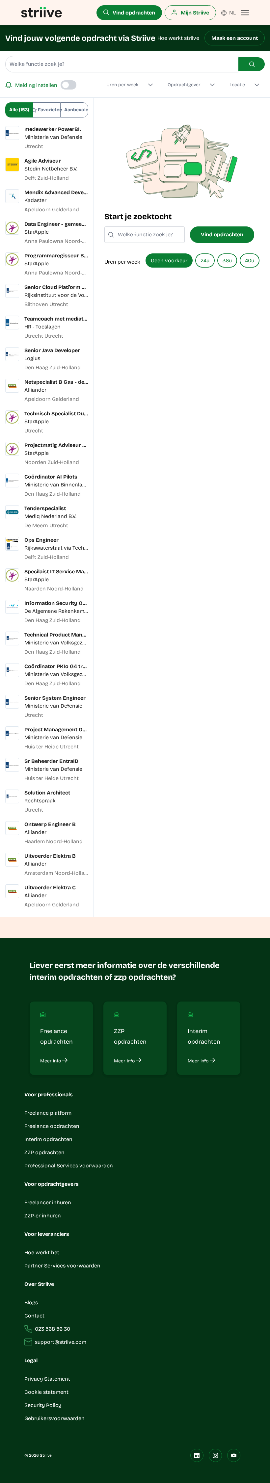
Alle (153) (19, 110)
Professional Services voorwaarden (68, 1165)
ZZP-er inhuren (42, 1215)
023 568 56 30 (52, 1329)
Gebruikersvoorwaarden (54, 1418)
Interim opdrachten (48, 1139)
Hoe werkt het (41, 1252)
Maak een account (234, 38)
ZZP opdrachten (44, 1152)
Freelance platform (47, 1113)
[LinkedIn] (196, 1455)
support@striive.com (60, 1342)
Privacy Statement (47, 1379)
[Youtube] (233, 1455)
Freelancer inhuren (47, 1202)
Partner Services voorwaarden (62, 1265)
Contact (34, 1316)
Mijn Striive (194, 13)
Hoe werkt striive (178, 38)
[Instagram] (215, 1455)
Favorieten (49, 110)
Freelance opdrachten (51, 1126)
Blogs (31, 1302)
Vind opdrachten (133, 13)
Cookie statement (47, 1392)
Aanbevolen (76, 110)
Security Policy (42, 1405)
